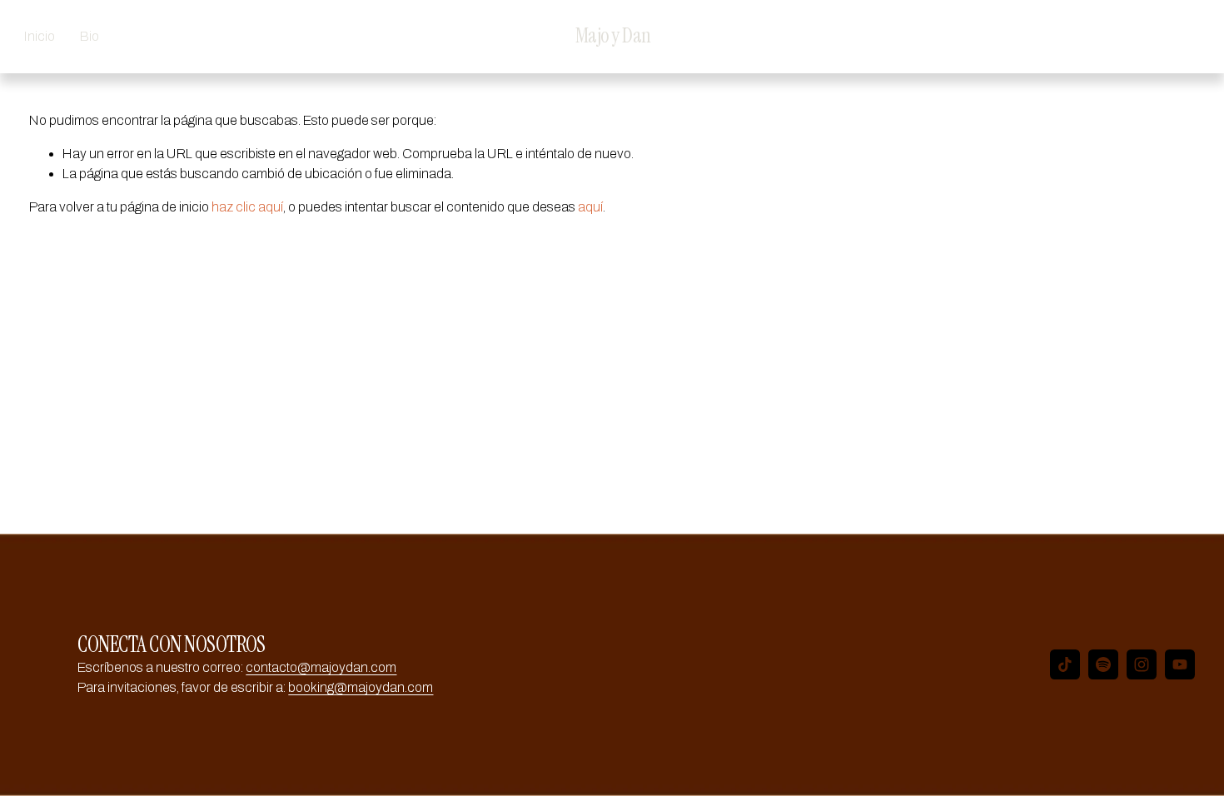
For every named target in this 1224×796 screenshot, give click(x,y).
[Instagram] (1142, 664)
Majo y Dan (613, 35)
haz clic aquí (247, 207)
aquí (590, 207)
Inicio (39, 36)
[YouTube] (1180, 664)
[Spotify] (1103, 664)
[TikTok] (1065, 664)
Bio (89, 36)
